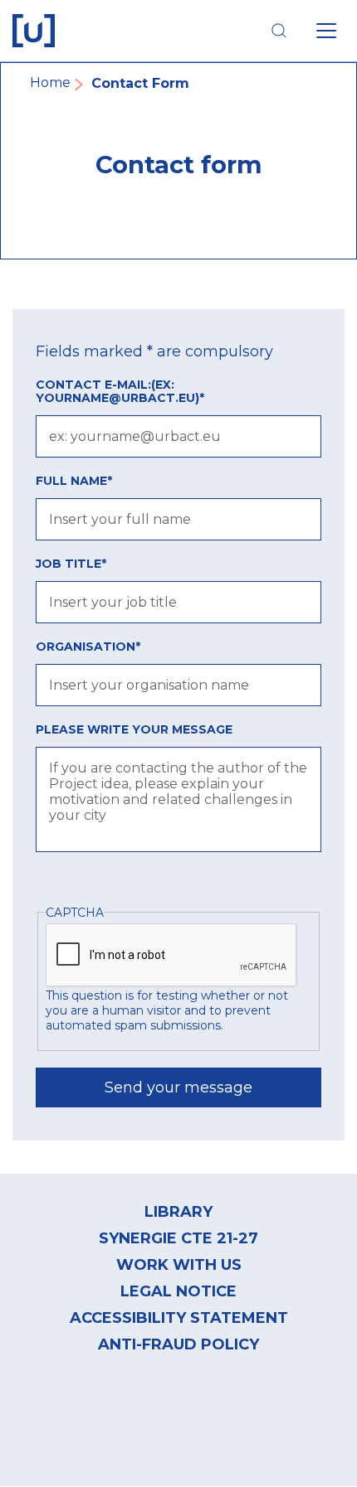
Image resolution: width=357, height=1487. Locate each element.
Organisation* (88, 646)
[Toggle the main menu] (326, 30)
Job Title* (71, 563)
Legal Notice (178, 1291)
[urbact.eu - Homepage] (33, 30)
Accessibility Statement (179, 1318)
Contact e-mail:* (120, 391)
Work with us (179, 1265)
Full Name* (74, 480)
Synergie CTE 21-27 (178, 1238)
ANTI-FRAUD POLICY (178, 1344)
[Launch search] (279, 30)
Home (50, 82)
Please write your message (134, 729)
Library (178, 1212)
